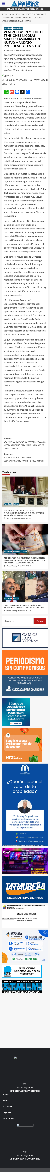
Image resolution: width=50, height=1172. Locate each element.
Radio (5, 1100)
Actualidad (8, 28)
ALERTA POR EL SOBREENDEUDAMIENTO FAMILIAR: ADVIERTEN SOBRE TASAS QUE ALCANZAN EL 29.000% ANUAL (24, 560)
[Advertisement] (25, 1020)
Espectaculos (9, 1118)
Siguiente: (24, 457)
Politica (16, 504)
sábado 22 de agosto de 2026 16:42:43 (18, 518)
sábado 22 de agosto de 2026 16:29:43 (18, 566)
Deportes (7, 1112)
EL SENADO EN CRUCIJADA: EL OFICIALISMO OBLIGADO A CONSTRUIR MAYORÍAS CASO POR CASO (24, 512)
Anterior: (24, 443)
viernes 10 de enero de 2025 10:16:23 (19, 51)
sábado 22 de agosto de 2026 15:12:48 (18, 611)
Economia (16, 551)
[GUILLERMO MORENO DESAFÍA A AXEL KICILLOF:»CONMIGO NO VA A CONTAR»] (25, 586)
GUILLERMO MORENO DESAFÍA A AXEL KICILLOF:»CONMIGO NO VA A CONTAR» (24, 606)
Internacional (18, 28)
